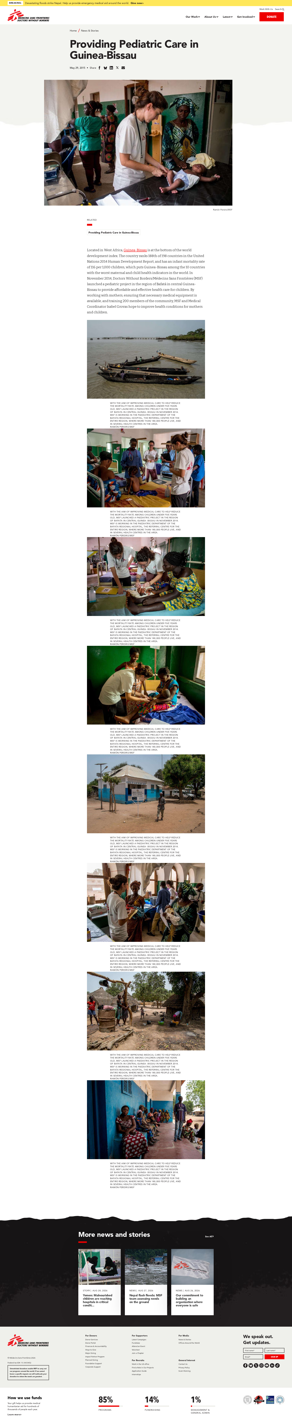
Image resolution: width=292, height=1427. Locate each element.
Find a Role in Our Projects (143, 1367)
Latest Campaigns (139, 1339)
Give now (136, 3)
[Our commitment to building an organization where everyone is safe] (192, 1282)
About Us (210, 16)
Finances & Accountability (96, 1346)
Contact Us (183, 1364)
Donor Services (91, 1339)
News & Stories (90, 30)
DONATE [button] (271, 17)
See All (208, 1236)
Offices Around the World (189, 1343)
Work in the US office (140, 1364)
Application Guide (139, 1371)
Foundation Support (93, 1363)
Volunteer (136, 1350)
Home (73, 30)
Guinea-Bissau (135, 250)
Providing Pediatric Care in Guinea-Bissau (114, 232)
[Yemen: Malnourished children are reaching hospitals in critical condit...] (99, 1282)
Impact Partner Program (94, 1356)
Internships (136, 1374)
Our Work (192, 16)
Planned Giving (91, 1360)
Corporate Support (93, 1367)
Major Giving (90, 1353)
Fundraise (136, 1343)
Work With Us (266, 9)
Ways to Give (90, 1350)
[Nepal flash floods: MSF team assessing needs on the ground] (146, 1282)
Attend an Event (138, 1346)
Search (278, 9)
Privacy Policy (184, 1367)
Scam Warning (184, 1371)
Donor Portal (90, 1343)
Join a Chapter (138, 1353)
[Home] (42, 15)
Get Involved (245, 16)
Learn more (14, 1414)
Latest (226, 16)
